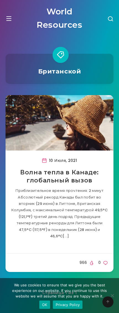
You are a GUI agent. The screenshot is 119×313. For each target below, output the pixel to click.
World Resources (59, 18)
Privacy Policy (68, 304)
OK (44, 304)
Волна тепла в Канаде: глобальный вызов (59, 176)
